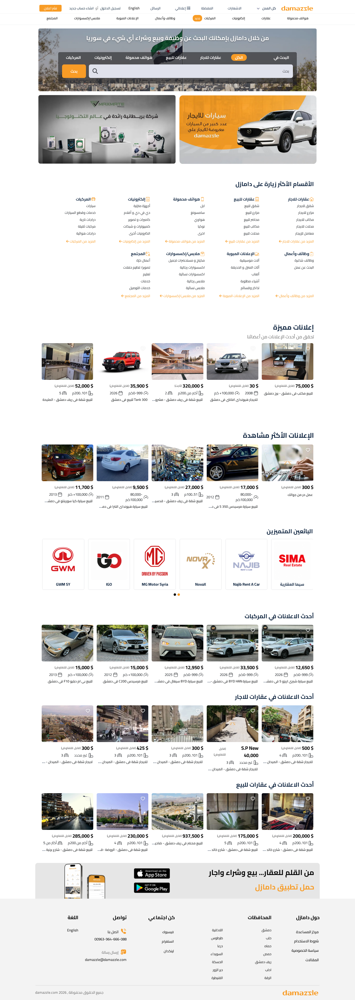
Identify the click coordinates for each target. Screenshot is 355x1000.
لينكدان (169, 951)
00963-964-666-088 (110, 939)
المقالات (312, 959)
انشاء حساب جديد (81, 8)
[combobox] (196, 71)
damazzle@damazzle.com (106, 959)
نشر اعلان (50, 8)
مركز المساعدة (307, 931)
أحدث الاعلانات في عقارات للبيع (275, 784)
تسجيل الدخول (110, 8)
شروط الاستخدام (306, 941)
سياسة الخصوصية (305, 950)
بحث (74, 71)
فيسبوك (168, 932)
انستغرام (168, 941)
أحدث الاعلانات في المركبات (279, 616)
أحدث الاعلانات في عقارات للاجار (274, 697)
